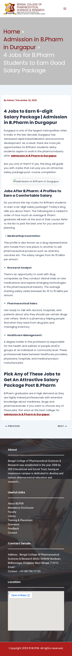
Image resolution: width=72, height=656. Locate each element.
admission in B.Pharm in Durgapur (34, 155)
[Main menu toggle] (65, 8)
